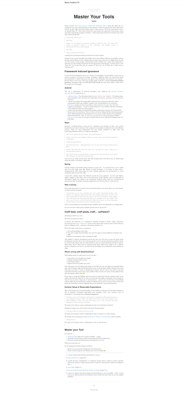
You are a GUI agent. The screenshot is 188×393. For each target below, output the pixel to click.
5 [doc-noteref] (103, 307)
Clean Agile (71, 367)
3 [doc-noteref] (87, 223)
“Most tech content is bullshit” (83, 25)
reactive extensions (73, 117)
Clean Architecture (73, 358)
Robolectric (71, 105)
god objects (75, 96)
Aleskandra (71, 336)
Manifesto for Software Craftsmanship (98, 316)
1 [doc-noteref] (80, 91)
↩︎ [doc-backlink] (100, 355)
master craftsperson (81, 223)
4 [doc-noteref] (72, 293)
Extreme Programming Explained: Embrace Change (83, 370)
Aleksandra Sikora (101, 25)
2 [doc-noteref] (122, 188)
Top (94, 385)
